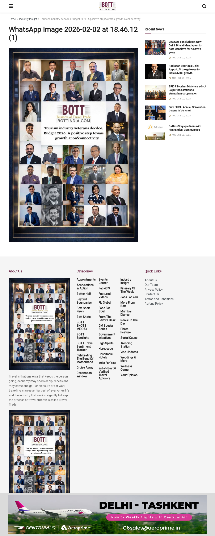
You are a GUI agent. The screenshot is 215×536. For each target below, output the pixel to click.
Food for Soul (104, 309)
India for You (107, 363)
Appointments (86, 279)
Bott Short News (83, 309)
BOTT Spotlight (83, 336)
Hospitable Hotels (106, 355)
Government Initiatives (107, 336)
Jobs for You (129, 297)
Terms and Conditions (159, 299)
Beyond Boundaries (84, 301)
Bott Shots (84, 316)
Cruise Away (85, 367)
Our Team (151, 284)
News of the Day (129, 321)
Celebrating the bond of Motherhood (85, 359)
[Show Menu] (11, 6)
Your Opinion (129, 375)
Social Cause (129, 337)
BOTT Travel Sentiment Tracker (85, 346)
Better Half (84, 293)
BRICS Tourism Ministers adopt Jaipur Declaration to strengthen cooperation (187, 90)
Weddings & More (128, 359)
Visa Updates (129, 352)
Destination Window (84, 374)
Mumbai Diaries (126, 313)
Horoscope (106, 348)
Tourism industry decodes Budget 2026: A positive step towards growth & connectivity (90, 19)
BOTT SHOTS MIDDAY (82, 326)
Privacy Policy (154, 289)
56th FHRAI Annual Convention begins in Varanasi (187, 109)
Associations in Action (85, 286)
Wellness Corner (126, 368)
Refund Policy (154, 303)
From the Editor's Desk (107, 318)
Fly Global (105, 302)
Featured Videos (105, 295)
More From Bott (128, 304)
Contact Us (152, 294)
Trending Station (126, 344)
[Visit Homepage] (107, 6)
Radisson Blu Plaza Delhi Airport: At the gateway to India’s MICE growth (184, 69)
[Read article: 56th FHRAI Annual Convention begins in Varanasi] (155, 113)
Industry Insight (28, 19)
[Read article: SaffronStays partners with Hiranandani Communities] (155, 132)
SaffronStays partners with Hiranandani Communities (185, 128)
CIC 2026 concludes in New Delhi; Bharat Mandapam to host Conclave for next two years (185, 47)
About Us (151, 280)
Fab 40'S (104, 288)
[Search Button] (204, 6)
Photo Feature (126, 330)
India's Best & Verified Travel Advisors (107, 373)
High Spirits (106, 343)
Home (12, 19)
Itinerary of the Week (128, 290)
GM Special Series (106, 327)
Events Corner (103, 281)
